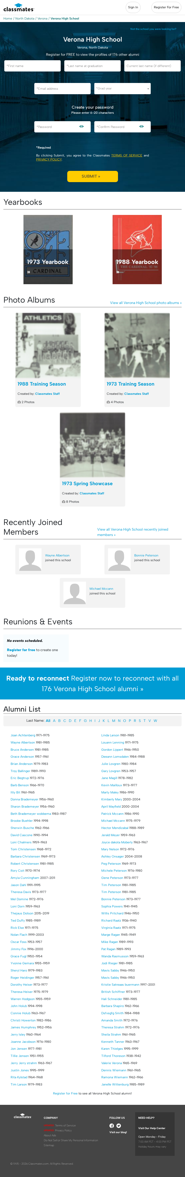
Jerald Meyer (110, 835)
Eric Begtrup (20, 778)
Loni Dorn (18, 906)
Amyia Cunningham (25, 878)
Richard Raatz (111, 920)
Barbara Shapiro (112, 1006)
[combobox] (122, 88)
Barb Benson (20, 785)
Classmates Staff (47, 394)
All (48, 721)
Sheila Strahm (111, 1034)
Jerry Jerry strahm (24, 1063)
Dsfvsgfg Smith (112, 1013)
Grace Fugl (18, 956)
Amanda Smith (112, 1020)
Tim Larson (19, 1084)
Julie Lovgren (110, 764)
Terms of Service (126, 155)
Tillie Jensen (20, 1056)
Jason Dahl (18, 885)
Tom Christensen (23, 849)
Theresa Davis (21, 892)
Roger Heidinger (22, 978)
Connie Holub (20, 1013)
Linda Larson (110, 735)
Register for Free (65, 1093)
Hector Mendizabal (114, 828)
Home (7, 18)
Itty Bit (15, 792)
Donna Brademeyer (24, 799)
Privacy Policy (49, 159)
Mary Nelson (110, 849)
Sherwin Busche (22, 828)
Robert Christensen (25, 864)
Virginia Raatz (111, 928)
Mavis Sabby (110, 970)
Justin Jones (20, 1070)
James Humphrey (23, 1027)
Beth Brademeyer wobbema (31, 814)
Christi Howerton (23, 1020)
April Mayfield (111, 806)
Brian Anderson (22, 764)
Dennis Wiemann (113, 1070)
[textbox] (122, 88)
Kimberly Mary (111, 799)
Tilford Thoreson (113, 1056)
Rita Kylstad (19, 1077)
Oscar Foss (19, 942)
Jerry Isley (18, 1034)
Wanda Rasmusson (115, 956)
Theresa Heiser (22, 992)
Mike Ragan (109, 942)
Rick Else (17, 928)
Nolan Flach (19, 935)
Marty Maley (110, 792)
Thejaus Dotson (22, 913)
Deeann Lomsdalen (115, 757)
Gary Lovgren (110, 771)
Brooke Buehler (22, 821)
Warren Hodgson (23, 999)
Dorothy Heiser (21, 985)
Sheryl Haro (19, 970)
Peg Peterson (111, 864)
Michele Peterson (114, 871)
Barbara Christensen (25, 856)
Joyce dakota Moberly (117, 842)
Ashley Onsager (112, 856)
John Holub (19, 1006)
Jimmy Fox (18, 949)
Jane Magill (109, 778)
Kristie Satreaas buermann (120, 985)
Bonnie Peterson (146, 555)
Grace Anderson (22, 757)
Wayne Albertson (57, 555)
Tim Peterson (111, 885)
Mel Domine (19, 899)
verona (42, 18)
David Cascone (21, 835)
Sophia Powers (112, 906)
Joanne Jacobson (23, 1042)
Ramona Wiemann (114, 1077)
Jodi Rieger (109, 963)
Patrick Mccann (112, 814)
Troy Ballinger (20, 771)
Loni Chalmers (21, 842)
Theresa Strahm (112, 1027)
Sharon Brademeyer (25, 806)
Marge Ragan (110, 935)
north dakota (24, 18)
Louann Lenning (112, 742)
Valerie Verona (111, 1063)
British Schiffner (113, 992)
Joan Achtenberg (23, 735)
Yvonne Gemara (22, 963)
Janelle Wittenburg (115, 1084)
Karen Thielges (112, 1049)
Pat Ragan (108, 949)
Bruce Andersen (22, 750)
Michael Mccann (101, 589)
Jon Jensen (19, 1049)
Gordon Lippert (112, 750)
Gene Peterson (112, 878)
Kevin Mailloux (111, 785)
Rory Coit (17, 871)
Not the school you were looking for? (153, 29)
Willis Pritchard (112, 913)
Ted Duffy (18, 920)
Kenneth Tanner (112, 1042)
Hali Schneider (111, 999)
